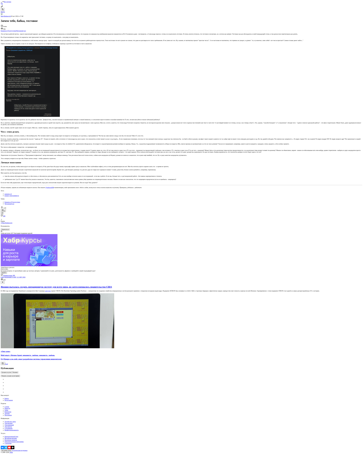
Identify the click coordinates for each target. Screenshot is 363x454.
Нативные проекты (11, 440)
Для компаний (9, 425)
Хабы (6, 410)
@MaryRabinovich (6, 223)
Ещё (6, 364)
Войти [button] (3, 12)
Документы (8, 427)
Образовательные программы (14, 441)
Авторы (7, 413)
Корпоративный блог (11, 436)
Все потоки (7, 2)
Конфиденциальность (12, 430)
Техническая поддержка (19, 450)
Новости (7, 408)
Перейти (4, 272)
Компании (8, 412)
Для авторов (8, 423)
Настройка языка (6, 450)
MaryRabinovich (6, 16)
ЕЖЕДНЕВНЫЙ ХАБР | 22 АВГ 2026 (13, 277)
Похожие (15, 372)
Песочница (8, 415)
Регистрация (9, 400)
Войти (7, 398)
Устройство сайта (10, 421)
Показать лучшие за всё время (10, 376)
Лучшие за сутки (6, 372)
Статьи (7, 406)
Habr (11, 452)
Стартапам (8, 443)
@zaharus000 (49, 187)
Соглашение (8, 428)
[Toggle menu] (1, 2)
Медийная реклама (11, 438)
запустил (48, 291)
